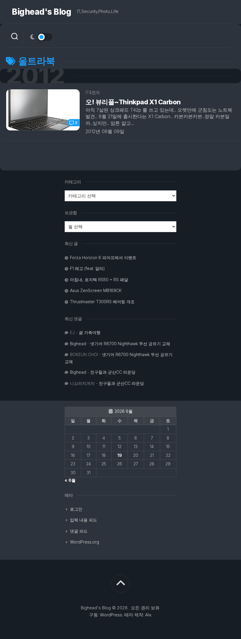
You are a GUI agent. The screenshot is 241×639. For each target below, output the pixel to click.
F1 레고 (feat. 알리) (87, 268)
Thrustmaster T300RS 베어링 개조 (102, 301)
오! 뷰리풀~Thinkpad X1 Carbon (133, 102)
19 (119, 455)
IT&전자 (93, 92)
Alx (148, 615)
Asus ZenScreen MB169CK (96, 290)
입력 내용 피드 (83, 519)
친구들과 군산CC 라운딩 (112, 372)
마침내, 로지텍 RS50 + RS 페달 (99, 279)
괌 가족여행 (90, 332)
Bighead (78, 343)
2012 (35, 76)
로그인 (76, 508)
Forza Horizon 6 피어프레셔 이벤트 (103, 257)
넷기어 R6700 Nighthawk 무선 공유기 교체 (130, 343)
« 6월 (70, 480)
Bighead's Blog (41, 12)
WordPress (111, 615)
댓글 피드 (79, 531)
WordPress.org (84, 541)
